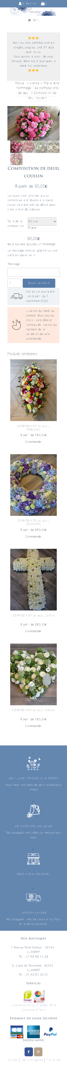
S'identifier (29, 3)
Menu (35, 20)
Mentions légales (32, 1060)
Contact (13, 1060)
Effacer (32, 227)
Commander (33, 441)
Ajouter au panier (39, 283)
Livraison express (33, 913)
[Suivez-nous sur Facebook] (29, 1051)
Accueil (20, 83)
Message (13, 264)
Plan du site (54, 1060)
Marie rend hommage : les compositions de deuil (37, 88)
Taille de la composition (15, 223)
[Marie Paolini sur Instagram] (38, 1051)
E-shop (34, 83)
